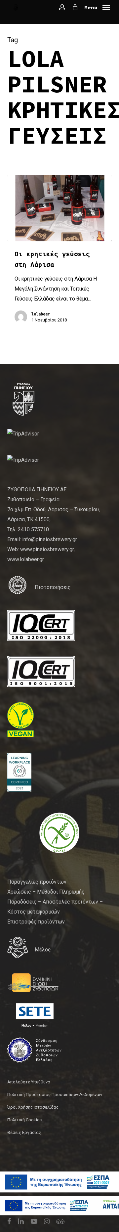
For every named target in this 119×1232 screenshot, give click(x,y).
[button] (97, 6)
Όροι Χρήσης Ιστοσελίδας (33, 1107)
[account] (62, 7)
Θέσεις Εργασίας (24, 1132)
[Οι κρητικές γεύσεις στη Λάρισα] (59, 208)
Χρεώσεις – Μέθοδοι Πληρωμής (46, 892)
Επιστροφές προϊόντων (36, 922)
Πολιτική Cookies (24, 1119)
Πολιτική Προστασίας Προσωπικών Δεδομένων (54, 1094)
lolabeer (40, 313)
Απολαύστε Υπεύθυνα (28, 1081)
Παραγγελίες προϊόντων (36, 882)
